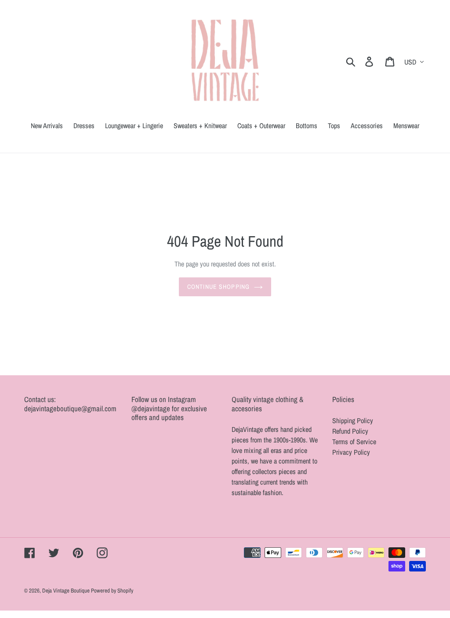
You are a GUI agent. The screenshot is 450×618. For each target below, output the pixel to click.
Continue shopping (218, 287)
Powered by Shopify (112, 590)
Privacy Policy (351, 452)
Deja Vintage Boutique (66, 590)
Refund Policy (350, 431)
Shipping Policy (352, 420)
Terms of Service (354, 441)
